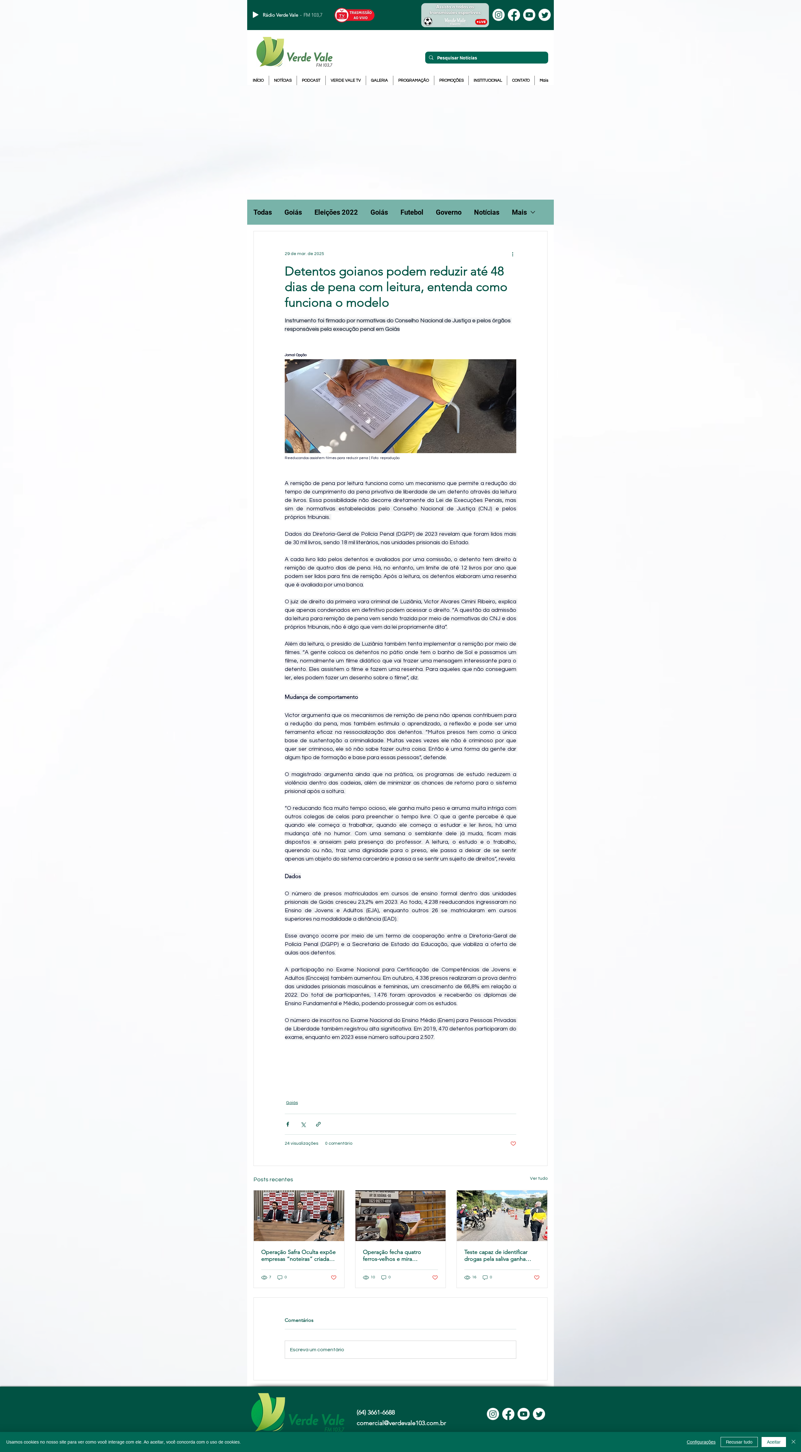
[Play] (255, 15)
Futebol (411, 212)
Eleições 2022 (336, 212)
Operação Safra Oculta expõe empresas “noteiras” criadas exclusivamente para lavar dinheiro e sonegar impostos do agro (298, 1255)
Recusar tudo (739, 1441)
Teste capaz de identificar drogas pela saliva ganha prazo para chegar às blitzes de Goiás (499, 1255)
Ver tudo (539, 1178)
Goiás (293, 212)
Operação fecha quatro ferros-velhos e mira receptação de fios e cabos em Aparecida (397, 1255)
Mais (519, 212)
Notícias (486, 212)
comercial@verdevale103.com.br (401, 1423)
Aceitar (774, 1441)
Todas (262, 212)
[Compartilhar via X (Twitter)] (303, 1124)
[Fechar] (793, 1442)
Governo (449, 212)
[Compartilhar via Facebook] (288, 1124)
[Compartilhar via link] (318, 1124)
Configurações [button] (701, 1441)
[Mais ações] (512, 254)
